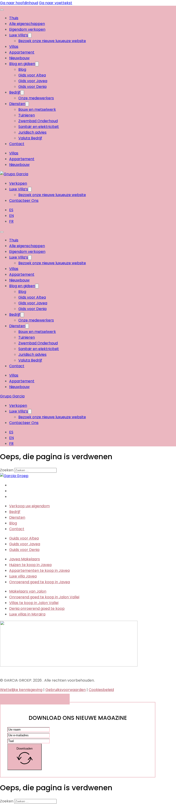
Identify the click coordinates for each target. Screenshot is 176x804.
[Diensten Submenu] (27, 104)
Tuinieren (26, 115)
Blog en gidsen (22, 63)
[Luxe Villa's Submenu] (30, 35)
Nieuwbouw (19, 58)
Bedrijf (14, 92)
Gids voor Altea (32, 75)
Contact (16, 143)
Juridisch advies (32, 132)
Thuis (13, 18)
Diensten (17, 103)
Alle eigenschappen (27, 23)
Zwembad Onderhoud (38, 121)
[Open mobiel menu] (2, 10)
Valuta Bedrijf (30, 138)
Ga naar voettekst (55, 2)
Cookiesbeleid (101, 689)
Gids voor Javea (32, 81)
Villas (13, 46)
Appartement (21, 52)
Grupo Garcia (12, 396)
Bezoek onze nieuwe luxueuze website (52, 40)
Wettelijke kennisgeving (21, 689)
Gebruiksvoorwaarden (65, 689)
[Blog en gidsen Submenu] (37, 64)
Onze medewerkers (36, 98)
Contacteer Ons (23, 200)
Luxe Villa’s (18, 35)
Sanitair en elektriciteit (38, 126)
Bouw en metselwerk (37, 109)
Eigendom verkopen (27, 29)
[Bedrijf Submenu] (22, 92)
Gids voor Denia (32, 86)
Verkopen (18, 183)
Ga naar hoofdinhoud (19, 2)
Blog (22, 69)
